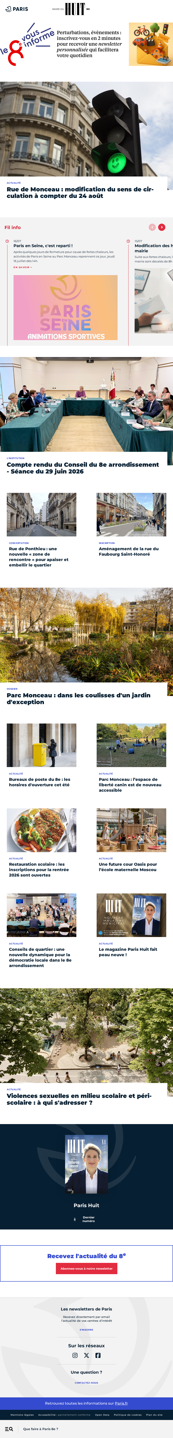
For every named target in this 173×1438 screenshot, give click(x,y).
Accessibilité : (64, 1414)
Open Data (102, 1414)
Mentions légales (22, 1414)
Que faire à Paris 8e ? (40, 1429)
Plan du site (154, 1414)
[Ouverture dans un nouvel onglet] (86, 44)
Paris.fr (121, 1403)
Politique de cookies (128, 1414)
